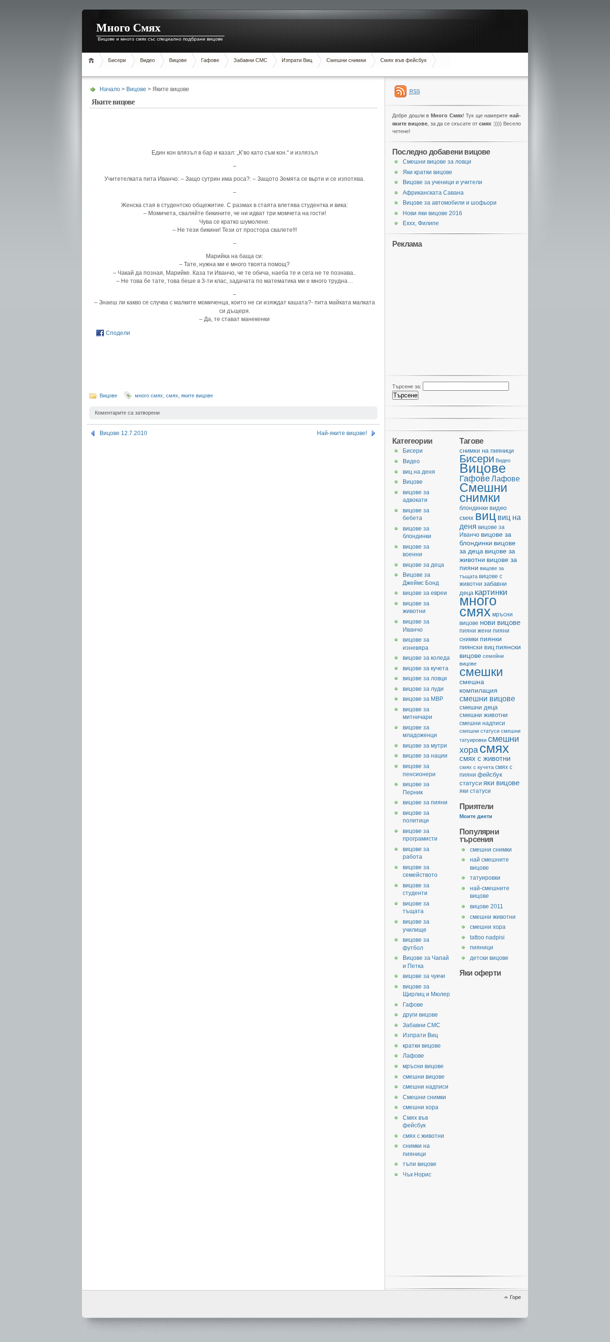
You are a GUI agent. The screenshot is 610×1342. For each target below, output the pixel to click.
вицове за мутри (425, 745)
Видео (147, 60)
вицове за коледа (426, 658)
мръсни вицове (423, 1066)
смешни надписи (482, 723)
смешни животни (483, 714)
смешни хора (488, 927)
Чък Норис (417, 1174)
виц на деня (419, 471)
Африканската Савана (433, 192)
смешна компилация (478, 686)
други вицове (420, 1014)
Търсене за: (406, 386)
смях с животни (484, 758)
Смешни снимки (346, 60)
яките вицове (197, 395)
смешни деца (478, 707)
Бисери (117, 60)
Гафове (210, 60)
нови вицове (500, 622)
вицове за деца (423, 565)
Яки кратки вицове (427, 172)
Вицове (178, 60)
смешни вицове (487, 698)
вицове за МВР (423, 699)
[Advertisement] (255, 71)
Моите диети (475, 816)
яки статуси (475, 791)
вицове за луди (423, 689)
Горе (515, 1297)
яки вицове (501, 783)
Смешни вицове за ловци (437, 161)
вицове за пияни (425, 802)
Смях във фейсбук (403, 60)
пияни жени (475, 630)
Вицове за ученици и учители (442, 182)
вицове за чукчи (424, 976)
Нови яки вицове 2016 (432, 213)
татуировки (485, 877)
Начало (92, 60)
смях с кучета (476, 767)
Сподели (118, 333)
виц (485, 516)
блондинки (473, 508)
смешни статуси (479, 731)
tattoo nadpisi (487, 937)
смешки (481, 672)
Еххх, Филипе (421, 223)
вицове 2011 (486, 906)
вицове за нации (425, 755)
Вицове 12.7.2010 (123, 433)
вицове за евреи (425, 593)
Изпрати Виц (297, 60)
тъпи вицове (420, 1164)
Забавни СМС (250, 60)
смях (172, 395)
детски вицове (489, 958)
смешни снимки (491, 849)
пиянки (491, 639)
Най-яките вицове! (342, 433)
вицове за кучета (425, 668)
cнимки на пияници (486, 450)
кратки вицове (422, 1045)
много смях (149, 395)
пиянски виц (476, 647)
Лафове (505, 478)
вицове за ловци (425, 678)
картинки (491, 592)
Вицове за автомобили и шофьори (450, 202)
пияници (481, 947)
